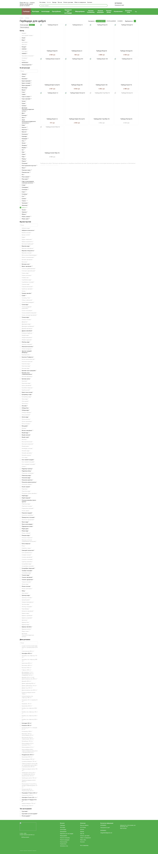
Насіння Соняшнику (91, 11)
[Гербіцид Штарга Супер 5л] (52, 70)
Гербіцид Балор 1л (77, 51)
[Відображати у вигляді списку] (137, 21)
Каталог (49, 2)
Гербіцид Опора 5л (52, 51)
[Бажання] (128, 4)
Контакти (89, 2)
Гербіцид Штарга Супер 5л (52, 84)
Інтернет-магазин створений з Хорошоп (28, 850)
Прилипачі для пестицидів (68, 11)
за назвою (120, 21)
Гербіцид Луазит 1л (52, 119)
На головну (43, 2)
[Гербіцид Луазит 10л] (101, 70)
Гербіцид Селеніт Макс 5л (52, 153)
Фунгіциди (35, 11)
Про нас (60, 2)
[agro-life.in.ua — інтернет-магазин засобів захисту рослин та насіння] (28, 826)
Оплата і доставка (68, 2)
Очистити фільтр (24, 27)
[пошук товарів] (106, 5)
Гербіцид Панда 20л (77, 84)
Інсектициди (45, 11)
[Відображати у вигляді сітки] (135, 21)
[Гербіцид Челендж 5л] (126, 36)
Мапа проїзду (123, 828)
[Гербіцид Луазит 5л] (126, 70)
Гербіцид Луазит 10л (101, 84)
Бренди (54, 2)
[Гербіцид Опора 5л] (52, 36)
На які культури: (24, 25)
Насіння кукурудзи (100, 11)
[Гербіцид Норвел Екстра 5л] (77, 104)
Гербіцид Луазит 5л (126, 84)
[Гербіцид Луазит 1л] (52, 104)
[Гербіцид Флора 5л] (101, 36)
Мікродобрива (80, 11)
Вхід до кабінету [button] (84, 825)
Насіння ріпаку (108, 11)
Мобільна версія (25, 837)
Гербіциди (26, 11)
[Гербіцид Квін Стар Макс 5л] (101, 104)
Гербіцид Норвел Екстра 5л (77, 119)
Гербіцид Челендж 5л (126, 51)
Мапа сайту (83, 839)
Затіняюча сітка (128, 11)
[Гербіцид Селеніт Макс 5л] (52, 138)
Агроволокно (118, 11)
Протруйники (56, 11)
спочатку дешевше (111, 21)
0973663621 (118, 3)
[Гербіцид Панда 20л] (77, 70)
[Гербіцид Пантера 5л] (126, 104)
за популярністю (100, 21)
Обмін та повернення (80, 2)
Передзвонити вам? (119, 5)
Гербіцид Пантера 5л (126, 119)
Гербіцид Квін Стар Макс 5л (102, 119)
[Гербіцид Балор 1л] (77, 36)
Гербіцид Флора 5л (101, 51)
